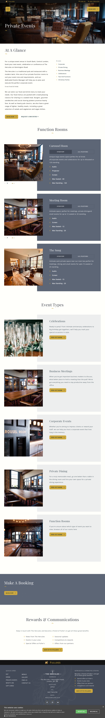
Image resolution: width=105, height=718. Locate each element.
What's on (10, 683)
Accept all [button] (81, 711)
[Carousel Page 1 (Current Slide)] (12, 183)
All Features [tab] (83, 152)
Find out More (56, 390)
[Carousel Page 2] (14, 183)
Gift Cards (10, 686)
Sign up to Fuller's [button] (83, 691)
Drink (8, 677)
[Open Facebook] (47, 702)
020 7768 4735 (95, 1)
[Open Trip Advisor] (58, 702)
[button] (35, 716)
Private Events (69, 9)
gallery (80, 9)
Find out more (56, 487)
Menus (20, 9)
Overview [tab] (60, 152)
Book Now (92, 9)
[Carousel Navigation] (6, 183)
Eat (7, 674)
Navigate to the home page (52, 9)
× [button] (103, 706)
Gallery (25, 677)
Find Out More (56, 337)
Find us (83, 1)
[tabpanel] (71, 169)
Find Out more (56, 437)
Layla (52, 687)
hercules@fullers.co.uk (52, 697)
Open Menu (7, 9)
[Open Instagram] (52, 702)
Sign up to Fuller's (51, 650)
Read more (29, 714)
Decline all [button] (94, 711)
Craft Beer (33, 9)
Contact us (26, 683)
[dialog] (52, 711)
